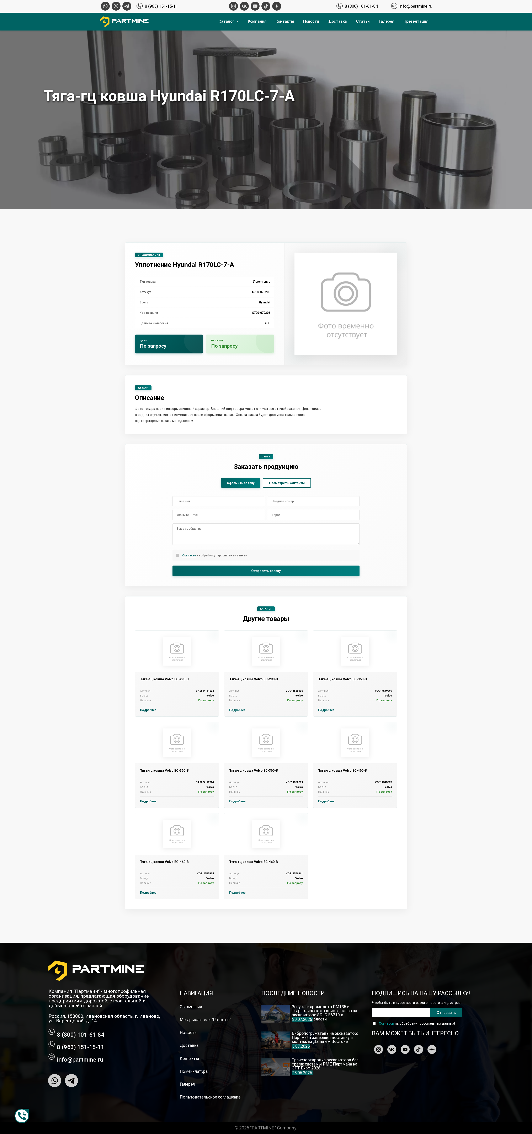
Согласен (189, 555)
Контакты (285, 21)
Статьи (363, 21)
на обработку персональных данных (214, 555)
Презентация (416, 21)
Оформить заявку (241, 483)
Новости (311, 21)
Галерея (386, 21)
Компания (257, 21)
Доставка (337, 21)
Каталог (226, 21)
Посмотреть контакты (287, 483)
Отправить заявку (266, 571)
